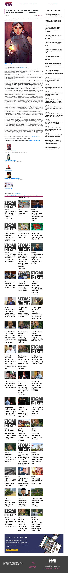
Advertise (33, 563)
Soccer (59, 566)
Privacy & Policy (32, 567)
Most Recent (25, 3)
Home (20, 3)
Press (33, 562)
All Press (30, 3)
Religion (55, 566)
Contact (35, 3)
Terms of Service (32, 566)
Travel (52, 566)
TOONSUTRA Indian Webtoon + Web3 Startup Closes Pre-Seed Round (25, 195)
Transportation (47, 566)
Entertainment (56, 565)
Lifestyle (47, 565)
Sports (51, 565)
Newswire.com (23, 67)
